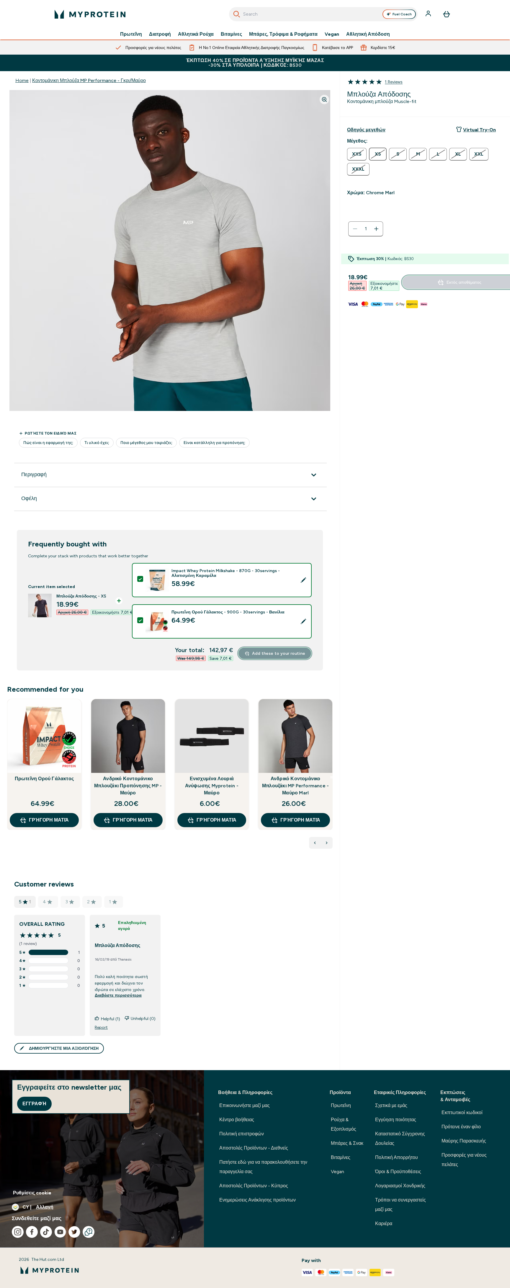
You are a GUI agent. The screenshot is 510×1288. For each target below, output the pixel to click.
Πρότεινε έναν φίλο (461, 1126)
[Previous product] (315, 843)
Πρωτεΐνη (131, 34)
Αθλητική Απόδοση (368, 34)
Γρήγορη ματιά (49, 819)
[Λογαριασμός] (429, 14)
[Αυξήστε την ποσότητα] (376, 229)
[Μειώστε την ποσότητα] (355, 229)
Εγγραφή (34, 1103)
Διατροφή (160, 34)
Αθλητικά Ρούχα (196, 34)
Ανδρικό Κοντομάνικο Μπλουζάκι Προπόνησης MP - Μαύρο (128, 785)
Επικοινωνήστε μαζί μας (244, 1105)
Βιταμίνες (231, 34)
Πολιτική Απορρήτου (396, 1157)
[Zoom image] (324, 99)
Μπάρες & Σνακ (347, 1143)
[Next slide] (331, 777)
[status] (366, 229)
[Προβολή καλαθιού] (446, 14)
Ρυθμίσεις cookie (32, 1192)
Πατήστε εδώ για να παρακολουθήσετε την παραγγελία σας (263, 1167)
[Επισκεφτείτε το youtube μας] (60, 1232)
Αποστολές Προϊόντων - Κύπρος (253, 1185)
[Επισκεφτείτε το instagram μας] (18, 1232)
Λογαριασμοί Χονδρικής (400, 1185)
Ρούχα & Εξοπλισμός (343, 1124)
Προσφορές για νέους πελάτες (464, 1159)
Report (101, 1027)
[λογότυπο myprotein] (90, 14)
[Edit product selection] (303, 580)
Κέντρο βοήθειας (236, 1119)
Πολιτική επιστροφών (241, 1133)
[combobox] (323, 14)
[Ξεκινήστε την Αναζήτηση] (237, 14)
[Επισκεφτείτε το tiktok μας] (46, 1232)
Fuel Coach (402, 14)
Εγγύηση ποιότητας (395, 1119)
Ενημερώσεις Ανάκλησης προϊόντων (257, 1199)
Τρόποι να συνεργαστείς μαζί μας (400, 1204)
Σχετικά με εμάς (391, 1105)
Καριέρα (383, 1223)
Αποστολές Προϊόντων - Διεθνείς (253, 1147)
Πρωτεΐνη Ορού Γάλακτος (44, 778)
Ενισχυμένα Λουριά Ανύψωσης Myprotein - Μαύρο (211, 785)
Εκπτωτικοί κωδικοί (462, 1112)
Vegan (332, 34)
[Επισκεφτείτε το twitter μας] (74, 1232)
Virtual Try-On (479, 129)
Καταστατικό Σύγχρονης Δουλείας (400, 1138)
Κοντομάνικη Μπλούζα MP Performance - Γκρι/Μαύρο (89, 80)
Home (22, 80)
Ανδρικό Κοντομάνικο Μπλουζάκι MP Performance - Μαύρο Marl (295, 785)
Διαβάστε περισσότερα (118, 995)
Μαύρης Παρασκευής (464, 1140)
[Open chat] (88, 1232)
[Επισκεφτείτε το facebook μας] (32, 1232)
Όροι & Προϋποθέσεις (398, 1171)
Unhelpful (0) (143, 1018)
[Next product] (327, 843)
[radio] (357, 154)
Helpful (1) (110, 1018)
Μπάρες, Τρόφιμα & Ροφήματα (283, 34)
